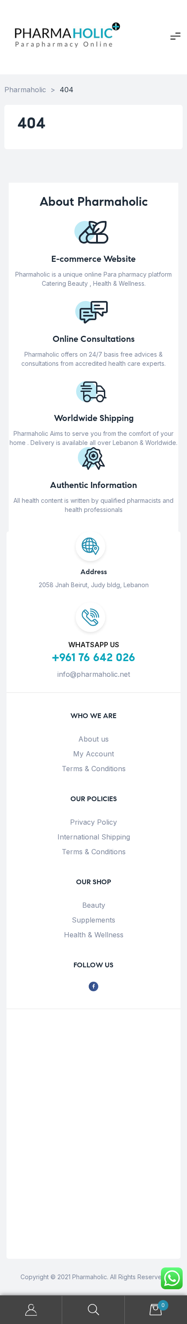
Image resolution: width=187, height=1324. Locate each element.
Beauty (93, 905)
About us (93, 739)
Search (93, 1310)
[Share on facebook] (94, 987)
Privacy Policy (93, 822)
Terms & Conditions (94, 768)
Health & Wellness (94, 934)
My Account (93, 753)
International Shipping (93, 837)
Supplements (93, 920)
